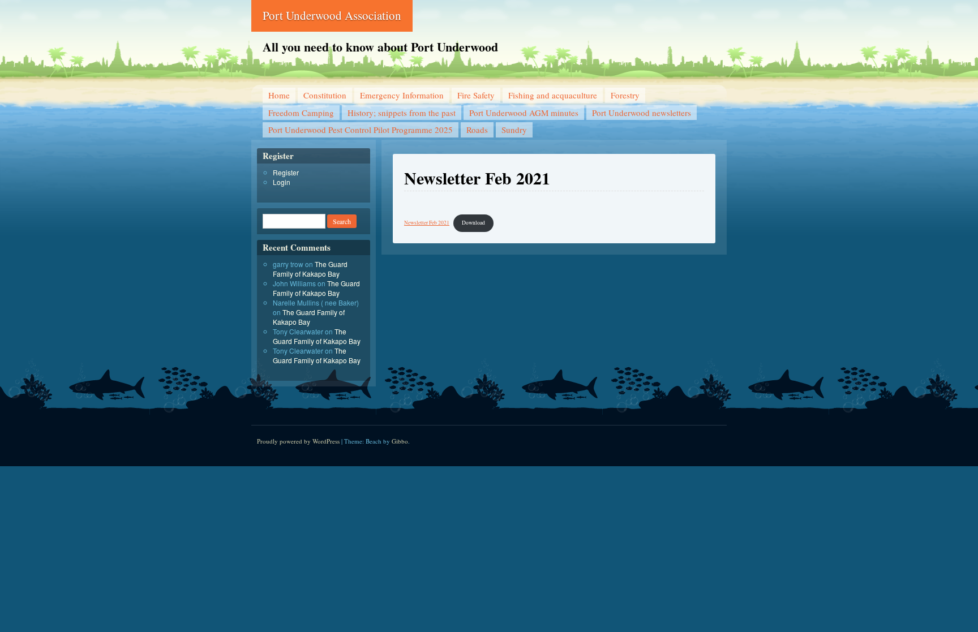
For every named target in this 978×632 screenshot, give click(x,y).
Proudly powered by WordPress (298, 441)
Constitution (324, 95)
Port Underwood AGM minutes (523, 112)
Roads (477, 129)
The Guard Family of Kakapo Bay (310, 268)
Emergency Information (402, 95)
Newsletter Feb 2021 (426, 222)
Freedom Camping (301, 112)
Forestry (625, 95)
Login (281, 182)
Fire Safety (476, 95)
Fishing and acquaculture (552, 95)
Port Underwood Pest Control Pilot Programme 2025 (360, 129)
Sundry (514, 129)
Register (286, 172)
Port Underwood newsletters (641, 112)
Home (279, 95)
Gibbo (400, 441)
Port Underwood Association (332, 15)
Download (473, 222)
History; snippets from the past (402, 112)
